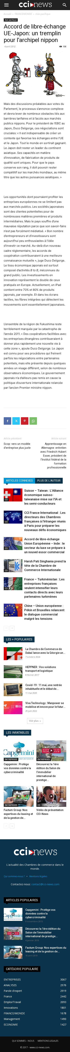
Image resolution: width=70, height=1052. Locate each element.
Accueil (7, 14)
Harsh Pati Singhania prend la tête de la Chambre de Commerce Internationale (45, 565)
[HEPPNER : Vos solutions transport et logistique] (13, 671)
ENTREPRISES (11, 759)
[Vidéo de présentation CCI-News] (51, 796)
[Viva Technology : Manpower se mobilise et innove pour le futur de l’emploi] (13, 707)
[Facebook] (7, 421)
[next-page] (12, 628)
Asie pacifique (42, 14)
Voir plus (33, 720)
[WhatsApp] (33, 421)
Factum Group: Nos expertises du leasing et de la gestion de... (18, 814)
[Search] (65, 5)
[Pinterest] (24, 421)
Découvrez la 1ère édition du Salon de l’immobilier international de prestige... (48, 772)
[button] (6, 5)
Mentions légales (38, 876)
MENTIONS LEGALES (48, 1040)
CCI (6, 499)
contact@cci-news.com (45, 884)
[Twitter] (16, 421)
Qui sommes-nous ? (14, 876)
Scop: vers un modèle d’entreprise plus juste (17, 445)
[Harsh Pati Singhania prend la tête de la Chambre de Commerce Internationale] (13, 565)
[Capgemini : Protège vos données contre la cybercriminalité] (19, 750)
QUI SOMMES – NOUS (23, 1040)
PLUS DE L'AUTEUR (48, 480)
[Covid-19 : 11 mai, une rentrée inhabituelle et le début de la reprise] (13, 689)
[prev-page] (6, 628)
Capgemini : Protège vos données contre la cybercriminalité (17, 768)
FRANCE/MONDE (23, 14)
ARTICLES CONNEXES (19, 480)
